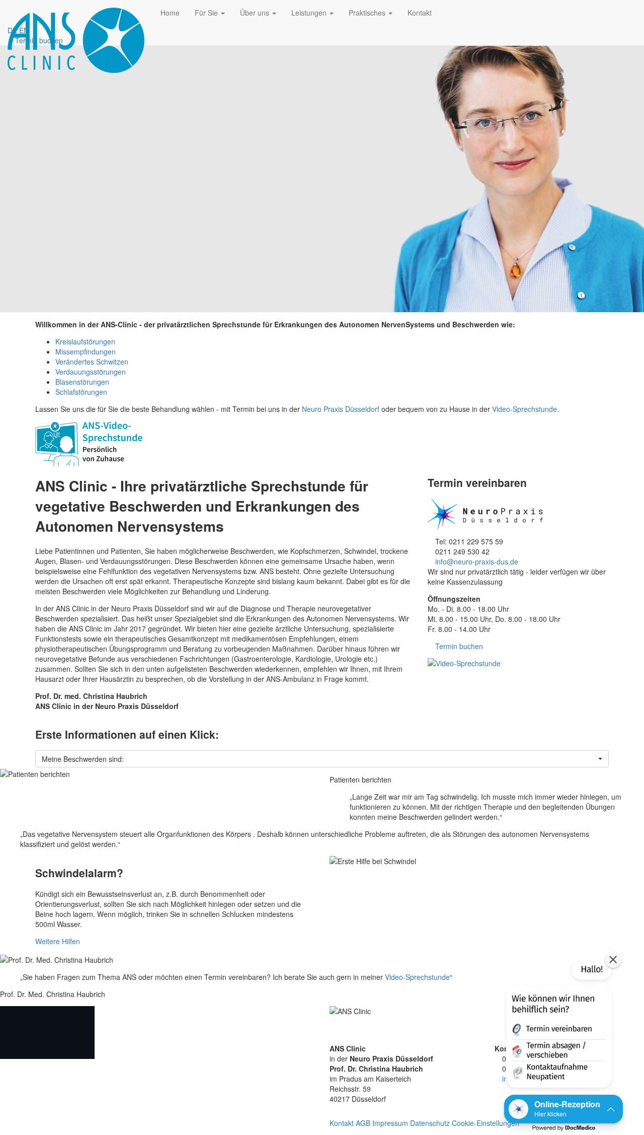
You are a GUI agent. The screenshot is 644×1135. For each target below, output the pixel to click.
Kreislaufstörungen (85, 341)
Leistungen (310, 13)
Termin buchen (38, 40)
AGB (363, 1123)
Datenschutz (430, 1123)
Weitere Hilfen (57, 941)
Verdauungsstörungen (90, 372)
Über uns (255, 13)
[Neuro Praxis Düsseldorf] (518, 514)
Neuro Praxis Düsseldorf (340, 409)
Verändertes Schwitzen (91, 362)
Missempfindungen (85, 351)
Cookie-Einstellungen (485, 1123)
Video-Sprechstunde (524, 409)
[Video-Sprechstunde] (518, 663)
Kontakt (420, 13)
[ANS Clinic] (76, 12)
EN (24, 30)
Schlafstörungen (81, 392)
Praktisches (368, 13)
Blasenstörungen (82, 382)
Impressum (390, 1123)
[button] (322, 758)
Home (170, 13)
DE (12, 30)
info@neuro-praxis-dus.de (476, 561)
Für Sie (207, 13)
